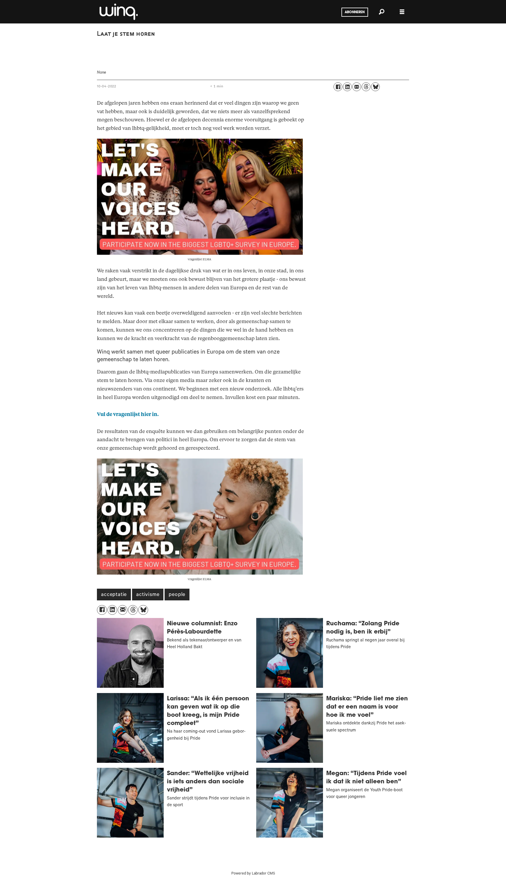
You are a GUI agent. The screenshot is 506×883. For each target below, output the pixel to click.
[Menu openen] (402, 12)
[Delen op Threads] (366, 86)
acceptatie (114, 595)
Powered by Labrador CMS (253, 874)
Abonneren (355, 12)
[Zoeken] (381, 11)
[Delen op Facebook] (338, 86)
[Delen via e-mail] (356, 86)
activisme (147, 595)
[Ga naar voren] (118, 11)
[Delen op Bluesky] (375, 86)
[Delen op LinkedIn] (347, 86)
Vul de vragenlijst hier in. (128, 414)
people (177, 595)
